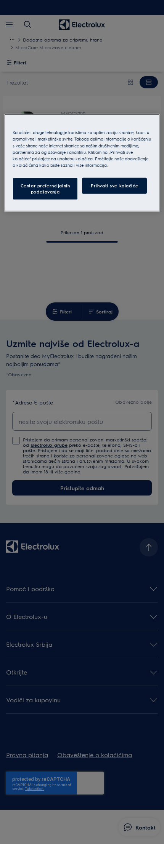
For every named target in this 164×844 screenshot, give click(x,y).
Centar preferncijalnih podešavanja (45, 188)
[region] (82, 162)
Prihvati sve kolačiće (114, 185)
